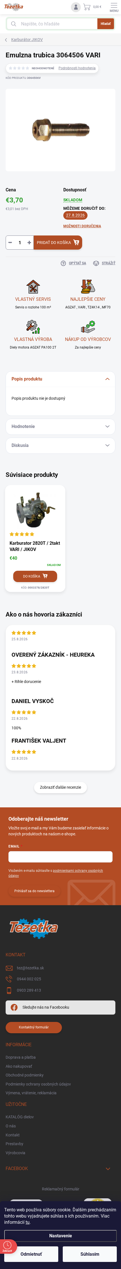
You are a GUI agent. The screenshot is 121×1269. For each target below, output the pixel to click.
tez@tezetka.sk (30, 968)
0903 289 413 (29, 990)
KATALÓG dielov (20, 1117)
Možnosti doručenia (82, 226)
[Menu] (114, 7)
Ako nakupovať (19, 1066)
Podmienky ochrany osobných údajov (38, 1084)
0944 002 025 (29, 979)
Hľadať (106, 24)
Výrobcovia (15, 1153)
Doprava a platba (21, 1057)
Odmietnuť (31, 1254)
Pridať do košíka (54, 242)
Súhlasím (89, 1254)
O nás (11, 1126)
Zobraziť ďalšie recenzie (60, 787)
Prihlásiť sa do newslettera (34, 891)
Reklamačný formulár (60, 1189)
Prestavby (14, 1144)
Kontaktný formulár (34, 1027)
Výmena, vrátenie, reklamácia (31, 1093)
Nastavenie (60, 1235)
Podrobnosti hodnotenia (77, 68)
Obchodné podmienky (25, 1075)
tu (28, 1222)
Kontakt (13, 1135)
